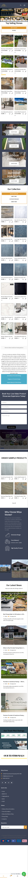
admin (6, 616)
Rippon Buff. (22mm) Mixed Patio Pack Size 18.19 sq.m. (7, 91)
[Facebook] (2, 782)
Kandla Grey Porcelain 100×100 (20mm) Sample (7, 477)
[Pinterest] (11, 782)
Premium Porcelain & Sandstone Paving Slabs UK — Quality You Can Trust (14, 715)
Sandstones (14, 201)
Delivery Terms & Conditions (8, 809)
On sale (14, 30)
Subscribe (25, 827)
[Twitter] (5, 782)
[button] (24, 5)
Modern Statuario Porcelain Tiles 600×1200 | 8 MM (7, 336)
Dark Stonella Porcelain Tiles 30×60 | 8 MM (7, 277)
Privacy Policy (5, 816)
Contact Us (4, 819)
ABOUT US (4, 794)
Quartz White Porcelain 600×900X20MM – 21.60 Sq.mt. (21, 112)
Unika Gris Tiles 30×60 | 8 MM (7, 258)
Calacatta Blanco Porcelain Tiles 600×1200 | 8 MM (21, 317)
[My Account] (17, 876)
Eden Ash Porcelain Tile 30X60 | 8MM (21, 220)
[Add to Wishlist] (9, 51)
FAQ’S (3, 801)
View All (14, 503)
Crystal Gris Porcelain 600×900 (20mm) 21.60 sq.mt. (21, 69)
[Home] (3, 876)
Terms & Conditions (6, 811)
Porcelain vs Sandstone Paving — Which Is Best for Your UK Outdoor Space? (14, 681)
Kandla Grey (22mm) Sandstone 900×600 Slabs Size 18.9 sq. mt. (21, 49)
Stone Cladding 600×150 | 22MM (7, 220)
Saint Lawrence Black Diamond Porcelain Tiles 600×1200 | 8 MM (21, 296)
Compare (12, 51)
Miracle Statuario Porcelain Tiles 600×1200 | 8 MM (7, 296)
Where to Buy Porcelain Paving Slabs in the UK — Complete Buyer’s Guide (14, 648)
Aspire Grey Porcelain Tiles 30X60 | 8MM (7, 239)
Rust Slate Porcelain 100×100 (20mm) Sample (21, 496)
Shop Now (14, 132)
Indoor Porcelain (14, 193)
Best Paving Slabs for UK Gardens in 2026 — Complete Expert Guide (14, 614)
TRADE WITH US (5, 796)
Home (3, 791)
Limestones (14, 196)
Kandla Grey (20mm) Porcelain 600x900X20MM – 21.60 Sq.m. (7, 69)
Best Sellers (14, 28)
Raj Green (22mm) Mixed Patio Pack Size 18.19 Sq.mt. (7, 49)
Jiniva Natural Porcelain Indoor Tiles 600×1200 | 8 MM (7, 112)
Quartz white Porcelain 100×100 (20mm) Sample (21, 477)
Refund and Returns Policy (8, 814)
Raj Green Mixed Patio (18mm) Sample (7, 496)
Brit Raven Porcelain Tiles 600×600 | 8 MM (21, 277)
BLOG (3, 799)
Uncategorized (13, 616)
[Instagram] (8, 782)
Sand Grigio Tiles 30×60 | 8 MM (21, 239)
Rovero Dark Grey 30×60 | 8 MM (21, 258)
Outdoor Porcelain (14, 199)
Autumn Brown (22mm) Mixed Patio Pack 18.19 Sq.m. (21, 91)
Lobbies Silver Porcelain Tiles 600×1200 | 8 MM (7, 317)
